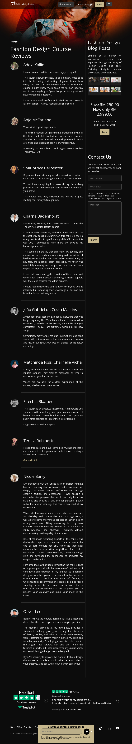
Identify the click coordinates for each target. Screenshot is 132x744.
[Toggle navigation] (109, 4)
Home (14, 41)
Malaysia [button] (66, 4)
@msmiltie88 (30, 460)
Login (90, 4)
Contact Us (81, 4)
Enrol (99, 4)
